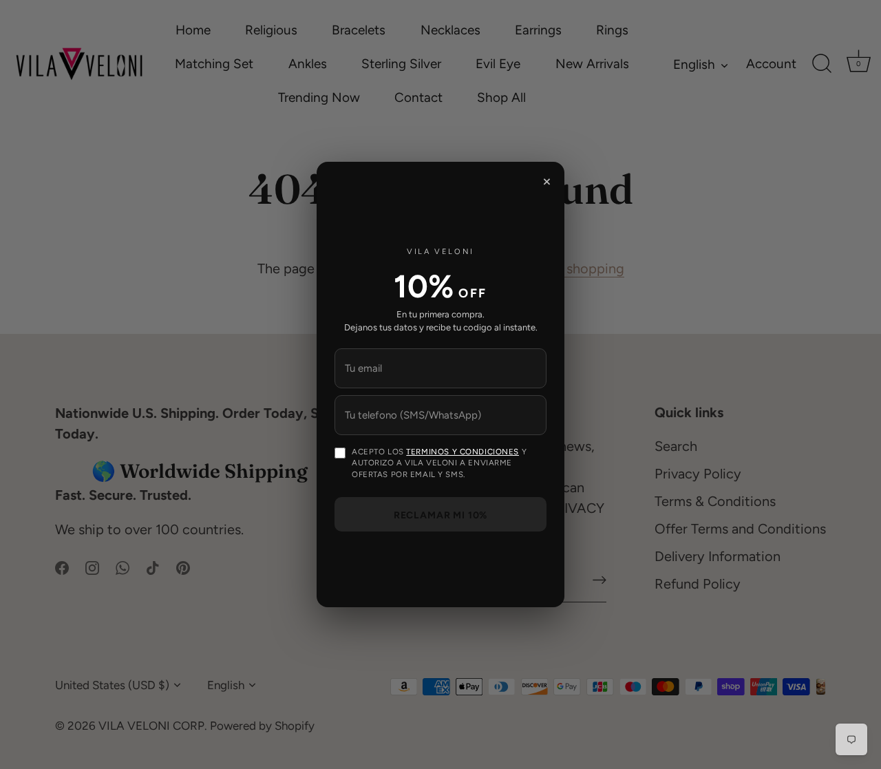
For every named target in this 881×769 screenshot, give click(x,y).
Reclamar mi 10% (441, 515)
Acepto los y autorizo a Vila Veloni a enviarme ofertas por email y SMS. (439, 463)
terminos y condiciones (462, 451)
